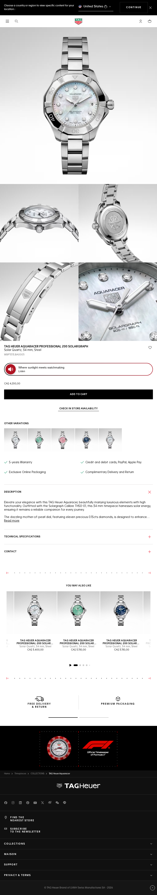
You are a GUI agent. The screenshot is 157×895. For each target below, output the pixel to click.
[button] (140, 21)
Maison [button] (10, 854)
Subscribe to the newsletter (25, 830)
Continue (137, 7)
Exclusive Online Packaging (27, 472)
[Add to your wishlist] (150, 347)
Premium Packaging (118, 704)
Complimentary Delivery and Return (109, 472)
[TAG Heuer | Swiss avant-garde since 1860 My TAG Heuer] (78, 786)
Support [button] (11, 865)
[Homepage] (78, 21)
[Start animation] (70, 665)
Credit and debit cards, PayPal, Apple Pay (113, 462)
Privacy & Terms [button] (17, 875)
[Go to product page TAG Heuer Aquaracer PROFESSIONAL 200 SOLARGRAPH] (35, 612)
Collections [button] (14, 844)
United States (93, 6)
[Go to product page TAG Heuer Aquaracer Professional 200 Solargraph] (78, 612)
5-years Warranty (20, 462)
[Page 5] (89, 665)
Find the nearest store (22, 819)
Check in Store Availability (78, 408)
